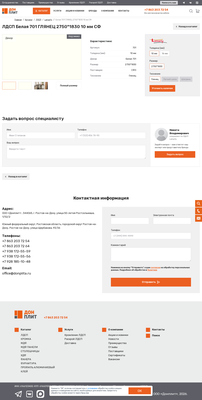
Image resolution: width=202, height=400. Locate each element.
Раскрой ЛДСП (96, 3)
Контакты (123, 11)
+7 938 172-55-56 (16, 256)
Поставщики (28, 3)
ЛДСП (24, 335)
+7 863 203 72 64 (16, 246)
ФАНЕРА (26, 359)
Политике (152, 270)
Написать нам (169, 3)
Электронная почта (163, 215)
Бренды (93, 11)
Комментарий (118, 245)
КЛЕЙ (24, 371)
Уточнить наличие (162, 88)
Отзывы (61, 3)
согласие (155, 267)
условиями (93, 388)
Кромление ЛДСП (77, 3)
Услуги (57, 11)
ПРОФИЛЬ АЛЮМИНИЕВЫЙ (38, 367)
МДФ (24, 343)
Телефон (82, 129)
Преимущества (46, 3)
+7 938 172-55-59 (16, 251)
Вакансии (114, 359)
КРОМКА (26, 339)
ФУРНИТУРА (28, 363)
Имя (9, 129)
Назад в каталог (188, 26)
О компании (107, 11)
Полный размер (68, 85)
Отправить (149, 282)
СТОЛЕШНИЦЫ (30, 351)
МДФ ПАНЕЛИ (29, 347)
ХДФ (23, 355)
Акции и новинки (75, 11)
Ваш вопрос (13, 142)
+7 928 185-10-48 (16, 262)
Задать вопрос (175, 154)
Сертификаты (116, 355)
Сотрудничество (10, 3)
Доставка (111, 3)
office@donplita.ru (16, 273)
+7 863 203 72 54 (156, 9)
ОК (140, 391)
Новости (113, 339)
